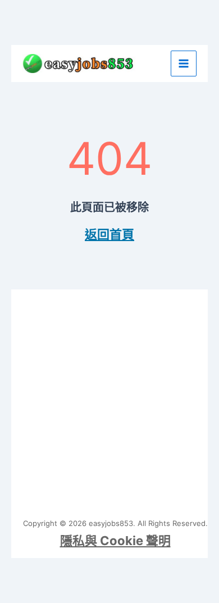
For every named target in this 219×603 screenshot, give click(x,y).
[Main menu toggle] (184, 63)
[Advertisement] (109, 399)
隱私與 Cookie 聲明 (115, 540)
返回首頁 (109, 234)
